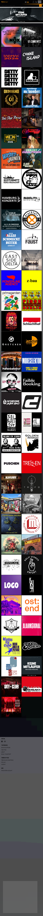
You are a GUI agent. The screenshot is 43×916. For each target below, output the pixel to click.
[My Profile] (34, 2)
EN (28, 2)
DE (26, 2)
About (3, 752)
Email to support (6, 754)
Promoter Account (6, 770)
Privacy (3, 762)
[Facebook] (2, 741)
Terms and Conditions (7, 760)
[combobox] (20, 5)
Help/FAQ (3, 749)
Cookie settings (10, 904)
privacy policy (26, 901)
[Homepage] (4, 1)
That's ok (8, 909)
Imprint (3, 764)
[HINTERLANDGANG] (21, 15)
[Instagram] (5, 741)
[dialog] (20, 897)
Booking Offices (5, 747)
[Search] (40, 5)
